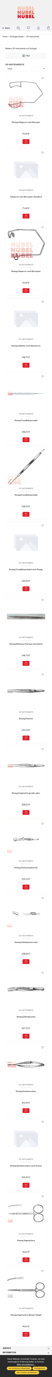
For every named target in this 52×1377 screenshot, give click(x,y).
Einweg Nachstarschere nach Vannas (26, 1166)
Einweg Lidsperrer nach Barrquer (26, 122)
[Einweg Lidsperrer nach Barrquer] (26, 95)
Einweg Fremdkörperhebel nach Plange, (26, 569)
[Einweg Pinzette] (26, 691)
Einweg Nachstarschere (26, 1091)
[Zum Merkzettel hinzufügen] (43, 78)
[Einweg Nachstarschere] (26, 1064)
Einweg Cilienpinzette (26, 1017)
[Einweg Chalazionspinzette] (26, 840)
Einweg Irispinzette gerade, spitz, (26, 793)
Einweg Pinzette (26, 718)
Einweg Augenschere (26, 1240)
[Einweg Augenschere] (26, 1213)
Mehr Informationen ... (26, 1364)
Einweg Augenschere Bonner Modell (26, 1315)
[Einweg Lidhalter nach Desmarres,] (26, 318)
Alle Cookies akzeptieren (27, 1372)
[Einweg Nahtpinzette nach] (26, 915)
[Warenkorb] (48, 28)
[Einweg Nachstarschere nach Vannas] (26, 1138)
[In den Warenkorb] (26, 141)
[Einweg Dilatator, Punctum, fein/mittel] (26, 616)
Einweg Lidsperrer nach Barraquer (26, 271)
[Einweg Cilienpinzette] (26, 989)
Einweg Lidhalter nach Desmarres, (26, 346)
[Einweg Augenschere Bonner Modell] (26, 1287)
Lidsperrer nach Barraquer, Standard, (26, 197)
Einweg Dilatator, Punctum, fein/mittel (26, 644)
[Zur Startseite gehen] (26, 12)
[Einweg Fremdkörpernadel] (26, 393)
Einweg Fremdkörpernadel (26, 420)
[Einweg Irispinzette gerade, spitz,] (26, 766)
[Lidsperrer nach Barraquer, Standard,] (26, 169)
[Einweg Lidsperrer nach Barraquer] (26, 244)
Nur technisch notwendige (19, 1368)
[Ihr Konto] (38, 28)
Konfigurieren (39, 1368)
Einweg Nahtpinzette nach (26, 942)
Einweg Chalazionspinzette (26, 867)
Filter (28, 56)
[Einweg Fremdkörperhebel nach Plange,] (26, 542)
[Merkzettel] (28, 28)
